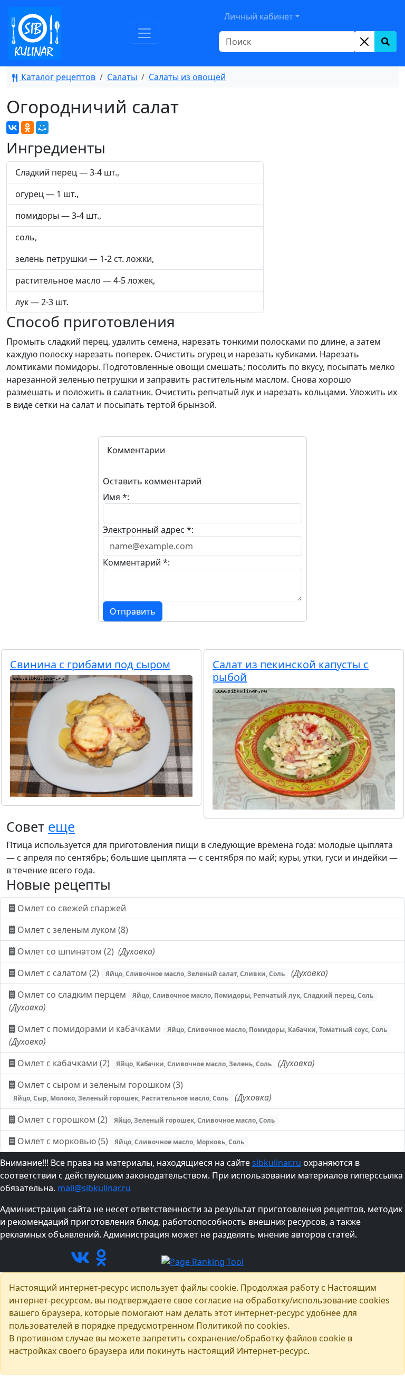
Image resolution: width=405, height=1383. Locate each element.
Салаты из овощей (187, 77)
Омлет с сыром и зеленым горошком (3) (142, 1091)
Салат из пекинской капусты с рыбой (291, 670)
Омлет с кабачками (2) (165, 1063)
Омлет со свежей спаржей (71, 908)
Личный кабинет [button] (258, 16)
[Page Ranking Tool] (202, 1261)
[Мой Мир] (42, 127)
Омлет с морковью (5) (129, 1141)
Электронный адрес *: (148, 529)
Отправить (133, 611)
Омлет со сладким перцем (191, 1001)
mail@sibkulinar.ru (94, 1188)
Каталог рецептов (57, 77)
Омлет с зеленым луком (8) (72, 930)
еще (61, 826)
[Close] (364, 41)
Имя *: (116, 497)
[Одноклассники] (27, 127)
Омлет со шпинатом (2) (85, 951)
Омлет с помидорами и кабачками (198, 1035)
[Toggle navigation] (144, 33)
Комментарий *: (136, 562)
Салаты (122, 77)
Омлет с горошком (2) (145, 1119)
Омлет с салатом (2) (171, 973)
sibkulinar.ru (276, 1162)
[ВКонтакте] (12, 127)
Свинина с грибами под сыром (90, 664)
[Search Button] (385, 41)
